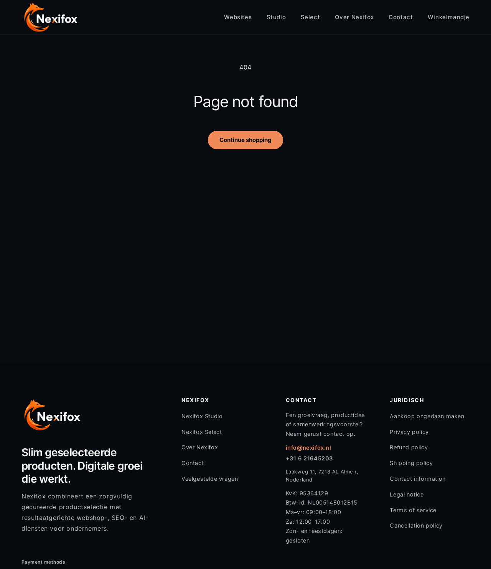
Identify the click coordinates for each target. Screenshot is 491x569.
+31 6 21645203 (309, 458)
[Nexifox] (50, 17)
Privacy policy (409, 432)
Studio (276, 17)
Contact (401, 17)
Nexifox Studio (201, 416)
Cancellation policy (416, 525)
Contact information (417, 478)
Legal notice (406, 494)
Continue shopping (245, 139)
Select (310, 17)
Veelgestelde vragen (209, 478)
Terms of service (413, 510)
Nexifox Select (201, 432)
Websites (238, 17)
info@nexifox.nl (308, 447)
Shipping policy (411, 463)
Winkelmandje (449, 17)
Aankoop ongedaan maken (427, 416)
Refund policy (409, 447)
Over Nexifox (354, 17)
